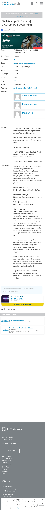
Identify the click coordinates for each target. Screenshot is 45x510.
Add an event (8, 496)
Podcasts (5, 462)
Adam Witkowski (29, 95)
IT (14, 59)
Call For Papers (7, 458)
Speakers (5, 471)
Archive (4, 469)
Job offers (5, 467)
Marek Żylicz (27, 113)
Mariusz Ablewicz (29, 104)
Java (15, 63)
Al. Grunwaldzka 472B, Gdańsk (25, 88)
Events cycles (6, 460)
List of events (6, 456)
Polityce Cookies (32, 508)
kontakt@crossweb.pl (9, 443)
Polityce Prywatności (21, 508)
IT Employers (6, 465)
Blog (3, 473)
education (32, 63)
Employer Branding (10, 489)
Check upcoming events (27, 15)
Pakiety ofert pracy (10, 491)
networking (22, 63)
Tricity (16, 81)
